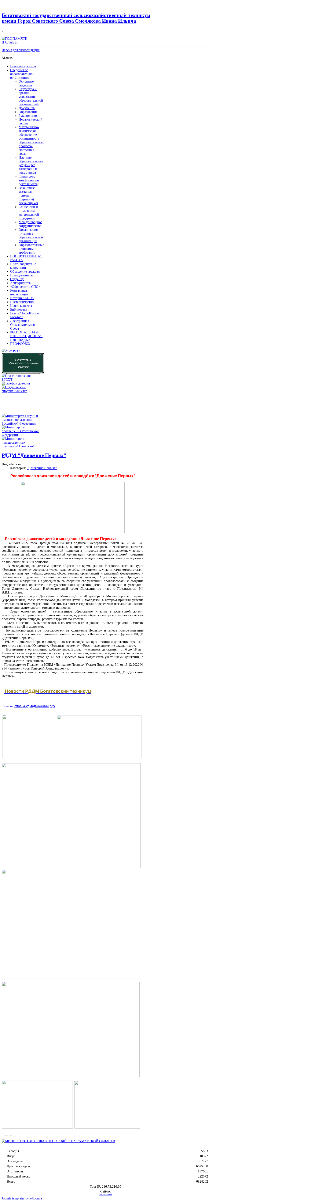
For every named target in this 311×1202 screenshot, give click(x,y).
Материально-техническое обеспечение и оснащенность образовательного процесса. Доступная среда (31, 140)
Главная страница (23, 66)
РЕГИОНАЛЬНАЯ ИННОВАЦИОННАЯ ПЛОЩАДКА (26, 336)
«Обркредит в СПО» (25, 286)
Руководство (28, 115)
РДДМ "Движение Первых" (34, 455)
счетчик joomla (105, 1194)
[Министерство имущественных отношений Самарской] (22, 446)
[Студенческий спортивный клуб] (22, 391)
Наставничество (22, 302)
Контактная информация (19, 292)
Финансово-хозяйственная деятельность (29, 180)
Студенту (17, 279)
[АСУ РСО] (11, 351)
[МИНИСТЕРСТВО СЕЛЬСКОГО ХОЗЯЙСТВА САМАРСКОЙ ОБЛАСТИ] (58, 1141)
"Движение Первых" (42, 468)
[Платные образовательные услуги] (23, 373)
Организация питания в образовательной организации (31, 235)
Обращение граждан (25, 271)
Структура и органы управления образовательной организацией (31, 96)
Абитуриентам (20, 283)
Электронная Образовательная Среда (22, 324)
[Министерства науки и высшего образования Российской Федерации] (22, 423)
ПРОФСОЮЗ (20, 343)
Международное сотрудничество (30, 224)
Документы (27, 108)
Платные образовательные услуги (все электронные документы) (31, 165)
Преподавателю (21, 275)
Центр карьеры (21, 305)
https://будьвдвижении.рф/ (34, 706)
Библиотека (18, 309)
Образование (28, 112)
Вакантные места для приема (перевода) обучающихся (28, 195)
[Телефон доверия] (16, 383)
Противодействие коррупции (23, 265)
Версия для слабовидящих (21, 50)
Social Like (8, 1135)
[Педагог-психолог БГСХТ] (22, 379)
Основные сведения (26, 83)
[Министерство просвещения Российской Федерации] (22, 435)
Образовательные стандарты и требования (31, 248)
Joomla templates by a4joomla (22, 1198)
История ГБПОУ (22, 298)
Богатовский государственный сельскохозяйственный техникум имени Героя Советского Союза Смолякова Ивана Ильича (76, 18)
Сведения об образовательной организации (22, 73)
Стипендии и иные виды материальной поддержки (29, 212)
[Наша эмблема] (15, 42)
